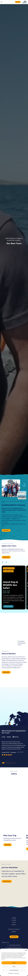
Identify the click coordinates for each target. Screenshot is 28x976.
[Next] (6, 916)
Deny (14, 966)
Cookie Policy (10, 973)
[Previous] (3, 916)
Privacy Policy (16, 973)
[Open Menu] (1, 2)
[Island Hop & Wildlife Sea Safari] (14, 941)
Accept (14, 962)
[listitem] (14, 941)
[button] (26, 950)
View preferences (14, 970)
